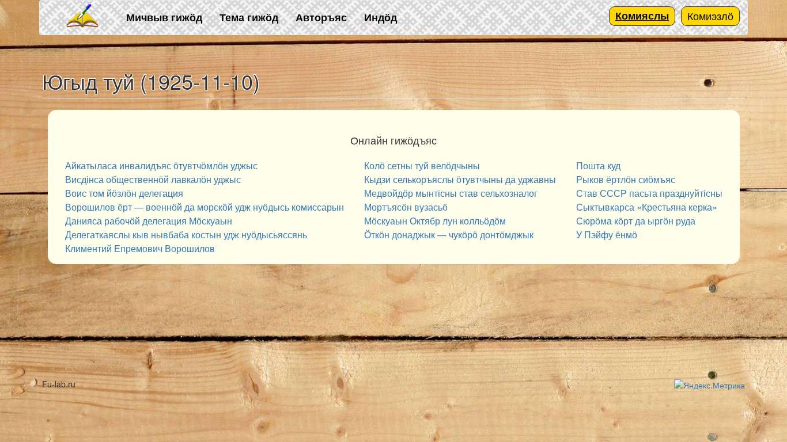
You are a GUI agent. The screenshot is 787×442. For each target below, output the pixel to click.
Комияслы (642, 15)
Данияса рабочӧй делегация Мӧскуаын (148, 220)
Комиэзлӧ (710, 15)
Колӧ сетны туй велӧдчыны (422, 165)
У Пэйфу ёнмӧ (606, 234)
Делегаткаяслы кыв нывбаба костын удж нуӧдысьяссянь (186, 234)
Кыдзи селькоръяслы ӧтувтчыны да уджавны (460, 179)
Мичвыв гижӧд (164, 17)
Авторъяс (321, 17)
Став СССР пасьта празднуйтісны (649, 193)
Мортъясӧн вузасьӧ (406, 207)
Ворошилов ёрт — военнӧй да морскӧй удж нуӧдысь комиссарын (204, 207)
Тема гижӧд (249, 17)
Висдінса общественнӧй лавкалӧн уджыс (153, 179)
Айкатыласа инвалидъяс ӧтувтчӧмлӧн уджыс (161, 165)
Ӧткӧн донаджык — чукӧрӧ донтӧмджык (449, 234)
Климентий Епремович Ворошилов (140, 248)
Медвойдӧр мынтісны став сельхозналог (451, 193)
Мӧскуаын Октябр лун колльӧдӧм (435, 220)
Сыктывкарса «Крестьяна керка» (646, 207)
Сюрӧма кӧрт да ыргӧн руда (635, 220)
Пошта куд (598, 165)
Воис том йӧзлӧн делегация (124, 193)
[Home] (83, 16)
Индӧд (380, 17)
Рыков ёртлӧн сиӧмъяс (625, 179)
